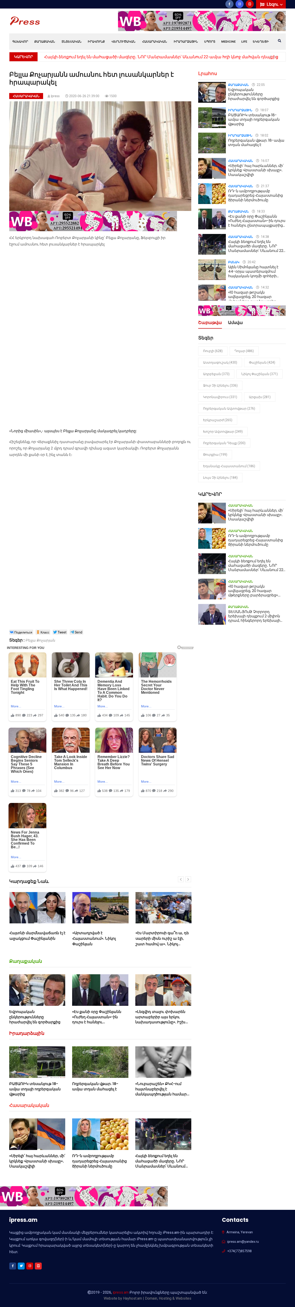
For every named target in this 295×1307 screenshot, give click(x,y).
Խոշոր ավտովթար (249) (223, 431)
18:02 (264, 135)
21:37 (264, 186)
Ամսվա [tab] (235, 323)
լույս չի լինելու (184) (220, 477)
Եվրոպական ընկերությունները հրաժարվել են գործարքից (34, 1017)
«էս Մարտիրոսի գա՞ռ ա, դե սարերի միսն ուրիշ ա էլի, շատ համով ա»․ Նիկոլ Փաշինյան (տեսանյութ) (99, 941)
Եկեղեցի (261, 41)
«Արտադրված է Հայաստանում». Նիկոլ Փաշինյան (31, 938)
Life (244, 41)
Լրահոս (207, 73)
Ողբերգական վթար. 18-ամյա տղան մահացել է (95, 1086)
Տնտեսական (71, 41)
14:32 (264, 287)
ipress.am (121, 1292)
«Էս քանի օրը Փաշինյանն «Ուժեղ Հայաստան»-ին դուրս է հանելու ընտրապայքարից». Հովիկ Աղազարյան (97, 1022)
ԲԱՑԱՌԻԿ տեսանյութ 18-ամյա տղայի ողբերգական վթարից (35, 1089)
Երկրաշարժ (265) (217, 420)
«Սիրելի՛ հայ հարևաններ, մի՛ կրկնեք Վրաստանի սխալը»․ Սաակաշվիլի (163, 938)
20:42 (251, 262)
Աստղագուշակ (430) (220, 362)
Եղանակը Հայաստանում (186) (229, 466)
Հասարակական (154, 41)
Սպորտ (209, 41)
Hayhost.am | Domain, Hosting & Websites (157, 1298)
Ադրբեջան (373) (216, 374)
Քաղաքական (44, 41)
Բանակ (233, 262)
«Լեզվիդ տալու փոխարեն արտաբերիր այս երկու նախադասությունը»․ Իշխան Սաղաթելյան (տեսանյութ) (163, 1019)
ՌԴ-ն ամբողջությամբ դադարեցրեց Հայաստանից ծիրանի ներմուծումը (99, 1161)
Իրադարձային (186, 41)
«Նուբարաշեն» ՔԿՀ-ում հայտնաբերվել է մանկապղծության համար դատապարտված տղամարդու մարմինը (161, 1094)
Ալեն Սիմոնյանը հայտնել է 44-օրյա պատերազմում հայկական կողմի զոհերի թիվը (253, 273)
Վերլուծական (123, 41)
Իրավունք (96, 41)
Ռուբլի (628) (213, 351)
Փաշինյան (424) (262, 362)
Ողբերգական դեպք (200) (224, 443)
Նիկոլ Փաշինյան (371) (259, 374)
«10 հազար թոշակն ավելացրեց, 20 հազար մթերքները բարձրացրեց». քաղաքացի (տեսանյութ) (144, 56)
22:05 (260, 85)
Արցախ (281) (260, 397)
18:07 (264, 110)
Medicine (228, 41)
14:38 (264, 237)
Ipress (55, 96)
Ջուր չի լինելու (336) (220, 385)
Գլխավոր (20, 41)
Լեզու (273, 4)
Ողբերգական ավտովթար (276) (229, 408)
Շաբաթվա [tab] (210, 323)
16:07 (264, 161)
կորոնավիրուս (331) (220, 397)
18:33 (260, 211)
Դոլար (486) (244, 351)
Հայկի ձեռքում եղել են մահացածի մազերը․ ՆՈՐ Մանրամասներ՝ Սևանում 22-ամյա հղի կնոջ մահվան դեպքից (161, 1166)
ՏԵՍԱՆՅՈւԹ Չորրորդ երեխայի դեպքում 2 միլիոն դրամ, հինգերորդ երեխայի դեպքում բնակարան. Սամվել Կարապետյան (256, 620)
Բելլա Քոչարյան (40, 640)
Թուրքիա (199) (215, 454)
